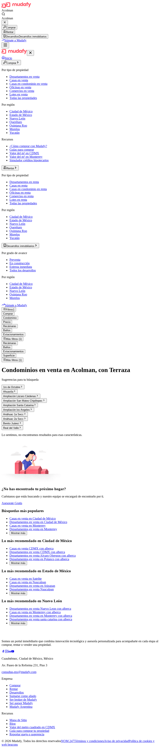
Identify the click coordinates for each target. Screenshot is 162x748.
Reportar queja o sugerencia (26, 734)
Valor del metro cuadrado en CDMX (32, 727)
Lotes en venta (18, 94)
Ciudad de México (21, 111)
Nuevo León (17, 118)
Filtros (10, 309)
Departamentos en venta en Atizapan (32, 585)
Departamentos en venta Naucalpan (31, 589)
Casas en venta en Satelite (25, 578)
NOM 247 (67, 741)
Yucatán (14, 132)
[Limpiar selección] (5, 22)
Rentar (9, 32)
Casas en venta (18, 80)
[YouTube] (12, 652)
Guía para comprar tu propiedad (29, 730)
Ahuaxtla (8, 391)
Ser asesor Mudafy (21, 703)
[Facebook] (3, 652)
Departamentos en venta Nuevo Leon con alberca (40, 608)
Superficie (9, 355)
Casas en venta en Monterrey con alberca (35, 612)
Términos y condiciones (89, 741)
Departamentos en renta (24, 182)
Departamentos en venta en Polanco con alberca (39, 559)
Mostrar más (18, 533)
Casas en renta (18, 185)
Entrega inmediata (20, 266)
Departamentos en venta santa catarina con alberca (40, 619)
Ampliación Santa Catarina (18, 405)
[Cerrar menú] (30, 53)
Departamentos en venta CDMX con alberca (37, 552)
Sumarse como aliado (22, 696)
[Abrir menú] (5, 45)
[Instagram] (6, 652)
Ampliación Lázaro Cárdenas (19, 396)
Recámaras (9, 326)
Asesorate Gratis (12, 503)
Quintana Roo (18, 125)
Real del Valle (11, 427)
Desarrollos (16, 692)
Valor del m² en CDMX (24, 153)
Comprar (11, 27)
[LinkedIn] (9, 652)
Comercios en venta (21, 91)
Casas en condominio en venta (28, 83)
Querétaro (15, 122)
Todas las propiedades (23, 98)
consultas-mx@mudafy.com (19, 672)
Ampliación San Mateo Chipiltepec (22, 400)
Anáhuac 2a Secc (13, 418)
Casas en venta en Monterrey (27, 525)
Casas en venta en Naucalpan (27, 582)
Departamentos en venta (24, 76)
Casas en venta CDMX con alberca (31, 548)
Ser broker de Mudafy (23, 699)
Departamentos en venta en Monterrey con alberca (40, 615)
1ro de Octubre (11, 387)
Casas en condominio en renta (28, 189)
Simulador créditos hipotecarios (29, 160)
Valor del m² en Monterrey (25, 156)
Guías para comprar (21, 149)
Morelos (14, 129)
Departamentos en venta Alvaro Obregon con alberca (42, 555)
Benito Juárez (11, 423)
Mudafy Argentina (20, 706)
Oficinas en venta (20, 87)
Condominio (10, 317)
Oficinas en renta (20, 192)
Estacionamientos (13, 334)
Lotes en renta (18, 199)
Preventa (14, 259)
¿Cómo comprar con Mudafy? (28, 146)
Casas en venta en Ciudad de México (32, 518)
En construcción (19, 263)
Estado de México (20, 115)
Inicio (8, 58)
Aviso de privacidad (116, 741)
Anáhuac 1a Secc (13, 414)
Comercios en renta (21, 196)
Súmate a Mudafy (15, 40)
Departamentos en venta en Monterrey (33, 529)
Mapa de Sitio (18, 720)
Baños (6, 330)
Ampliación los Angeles (16, 409)
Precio (6, 322)
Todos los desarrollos (22, 270)
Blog (12, 723)
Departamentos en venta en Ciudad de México (38, 522)
